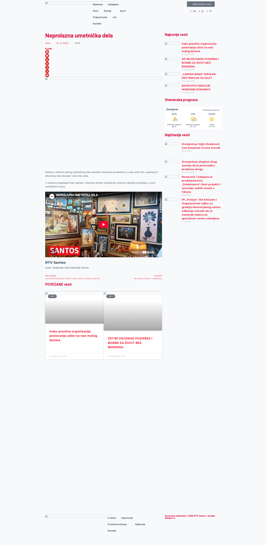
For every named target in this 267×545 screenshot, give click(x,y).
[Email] (103, 75)
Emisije (107, 11)
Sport (123, 11)
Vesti (95, 11)
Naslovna (97, 4)
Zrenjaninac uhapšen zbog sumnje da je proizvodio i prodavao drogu (199, 165)
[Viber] (103, 63)
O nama (112, 518)
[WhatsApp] (103, 67)
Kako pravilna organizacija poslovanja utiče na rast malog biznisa (73, 336)
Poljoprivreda (100, 17)
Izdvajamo (113, 4)
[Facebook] (103, 52)
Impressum (127, 518)
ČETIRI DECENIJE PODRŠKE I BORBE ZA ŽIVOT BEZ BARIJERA (130, 343)
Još (114, 17)
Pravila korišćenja (117, 524)
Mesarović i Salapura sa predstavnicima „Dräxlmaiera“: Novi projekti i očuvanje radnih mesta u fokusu (201, 184)
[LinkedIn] (103, 60)
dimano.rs (170, 518)
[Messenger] (103, 56)
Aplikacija (140, 524)
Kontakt (97, 23)
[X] (103, 71)
